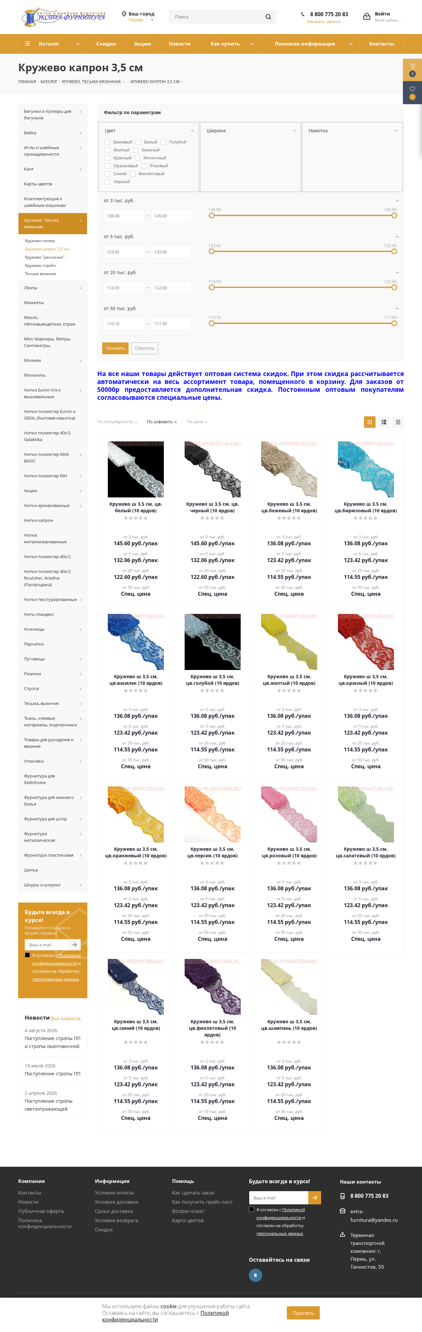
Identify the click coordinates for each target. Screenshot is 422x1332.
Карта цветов (188, 1220)
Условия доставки (116, 1201)
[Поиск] (268, 16)
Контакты (29, 1192)
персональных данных (55, 979)
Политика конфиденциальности (45, 1223)
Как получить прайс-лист (202, 1201)
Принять (303, 1313)
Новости (28, 1201)
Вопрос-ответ (188, 1211)
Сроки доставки (114, 1211)
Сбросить (145, 348)
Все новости (66, 1018)
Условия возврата (116, 1220)
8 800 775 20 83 (329, 14)
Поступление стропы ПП (52, 1073)
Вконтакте (255, 1275)
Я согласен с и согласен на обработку (56, 967)
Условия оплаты (114, 1192)
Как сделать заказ (193, 1192)
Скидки (104, 1229)
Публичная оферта (41, 1211)
